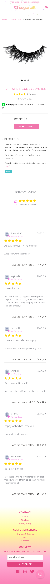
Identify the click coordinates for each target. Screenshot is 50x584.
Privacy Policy (25, 523)
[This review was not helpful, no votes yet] (43, 264)
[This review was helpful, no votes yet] (38, 264)
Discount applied (16, 20)
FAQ (25, 537)
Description (12, 139)
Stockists (25, 520)
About (25, 517)
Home (4, 20)
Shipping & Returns (25, 534)
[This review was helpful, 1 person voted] (38, 493)
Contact (25, 541)
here (7, 166)
